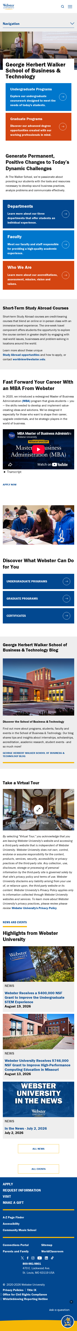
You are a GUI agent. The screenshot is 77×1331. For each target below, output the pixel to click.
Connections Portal (16, 1245)
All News (38, 1148)
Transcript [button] (14, 472)
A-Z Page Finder (13, 1217)
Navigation (11, 23)
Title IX (31, 1290)
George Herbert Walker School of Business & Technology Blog (33, 754)
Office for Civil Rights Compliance (25, 1294)
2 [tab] (38, 548)
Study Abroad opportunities (21, 355)
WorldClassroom (52, 1251)
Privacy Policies (13, 1290)
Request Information (22, 1190)
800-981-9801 (32, 1263)
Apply (8, 1184)
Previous (8, 527)
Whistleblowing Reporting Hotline (25, 1299)
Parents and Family (16, 1251)
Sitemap (46, 1245)
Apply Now (9, 484)
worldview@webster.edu (29, 359)
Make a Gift (13, 1202)
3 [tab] (44, 548)
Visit (7, 1196)
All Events (39, 1169)
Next (68, 527)
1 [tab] (33, 548)
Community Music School (19, 1230)
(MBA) (26, 401)
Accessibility (11, 1223)
